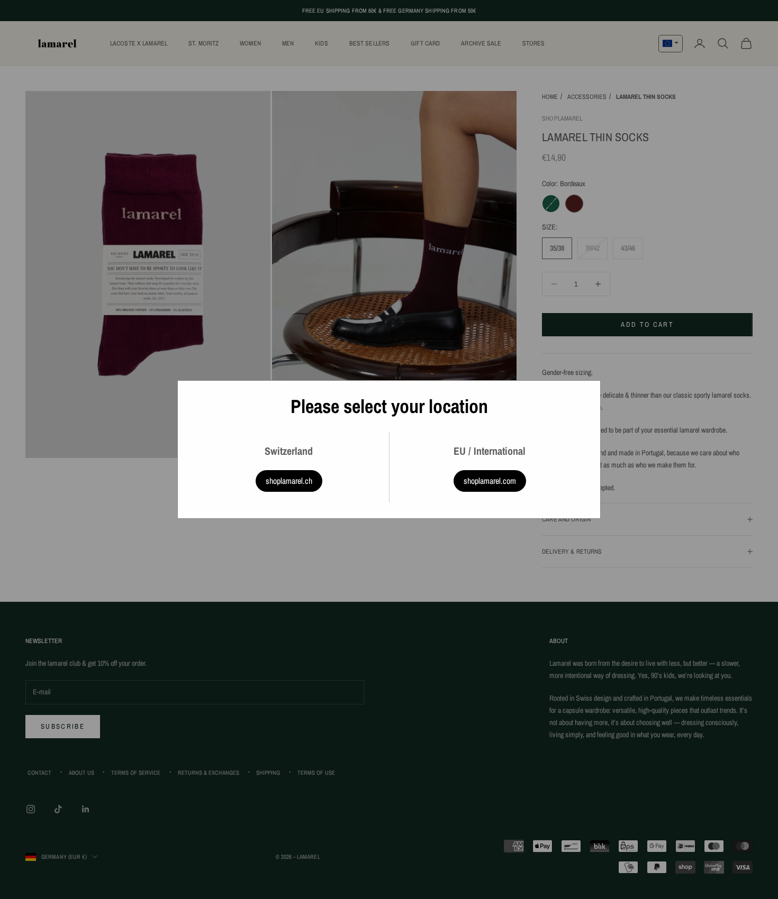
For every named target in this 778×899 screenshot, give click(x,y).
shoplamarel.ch (289, 481)
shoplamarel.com (490, 481)
